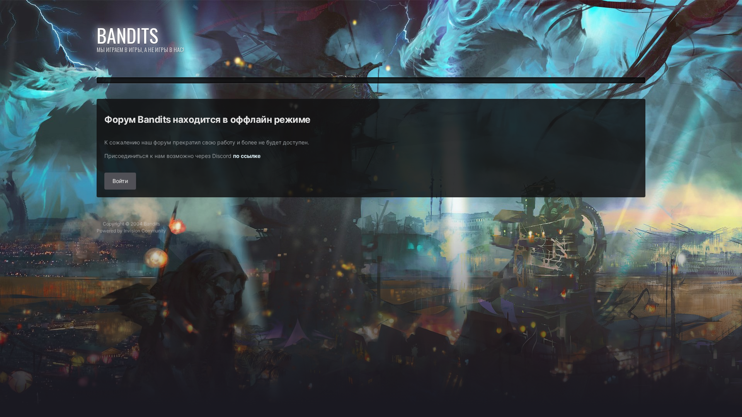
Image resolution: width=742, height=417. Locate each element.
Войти (120, 181)
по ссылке (246, 156)
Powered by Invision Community (131, 231)
